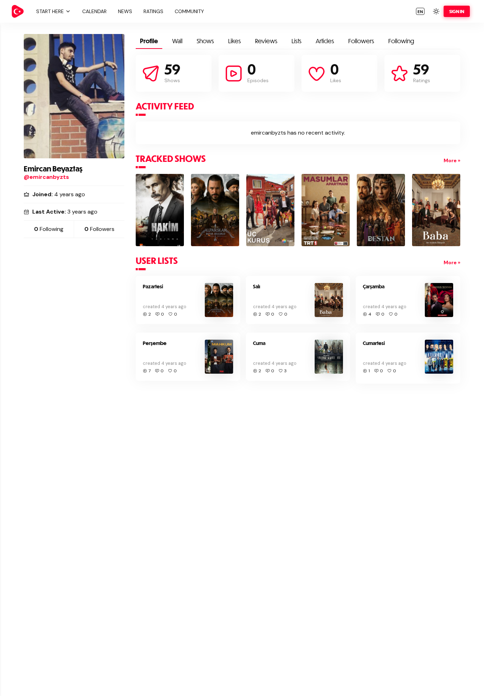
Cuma (259, 343)
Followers (361, 41)
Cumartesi (374, 343)
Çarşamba (373, 286)
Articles (325, 41)
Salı (256, 286)
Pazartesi (153, 286)
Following (401, 41)
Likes (234, 41)
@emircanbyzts (46, 177)
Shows (205, 41)
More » (452, 160)
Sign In (456, 11)
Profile (149, 41)
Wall (177, 41)
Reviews (266, 41)
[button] (52, 11)
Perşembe (155, 343)
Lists (297, 41)
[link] (17, 11)
